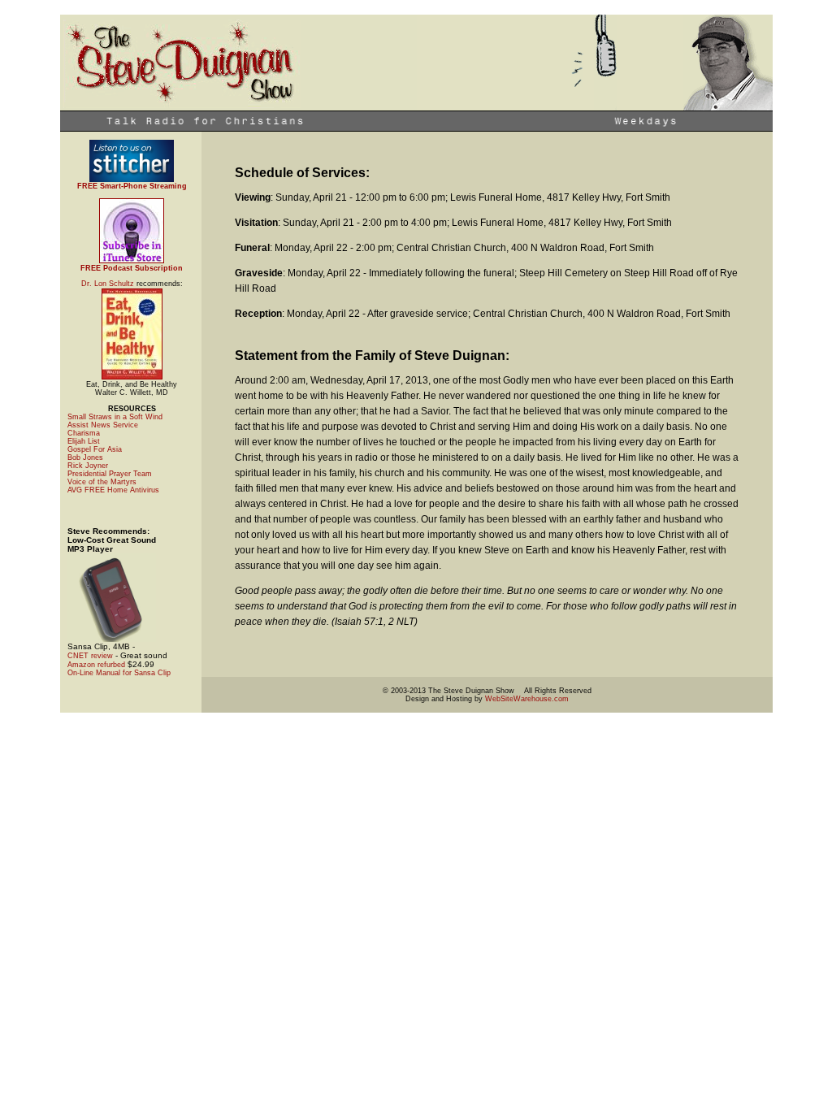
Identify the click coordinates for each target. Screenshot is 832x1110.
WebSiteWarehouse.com (527, 699)
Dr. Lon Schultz (107, 284)
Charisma (83, 433)
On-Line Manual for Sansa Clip (119, 673)
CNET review (91, 656)
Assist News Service (102, 425)
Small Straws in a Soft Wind (114, 417)
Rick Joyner (87, 466)
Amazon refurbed (96, 665)
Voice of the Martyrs (101, 482)
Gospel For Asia (94, 449)
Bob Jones (85, 457)
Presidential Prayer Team (109, 474)
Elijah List (83, 441)
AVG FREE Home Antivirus (113, 490)
